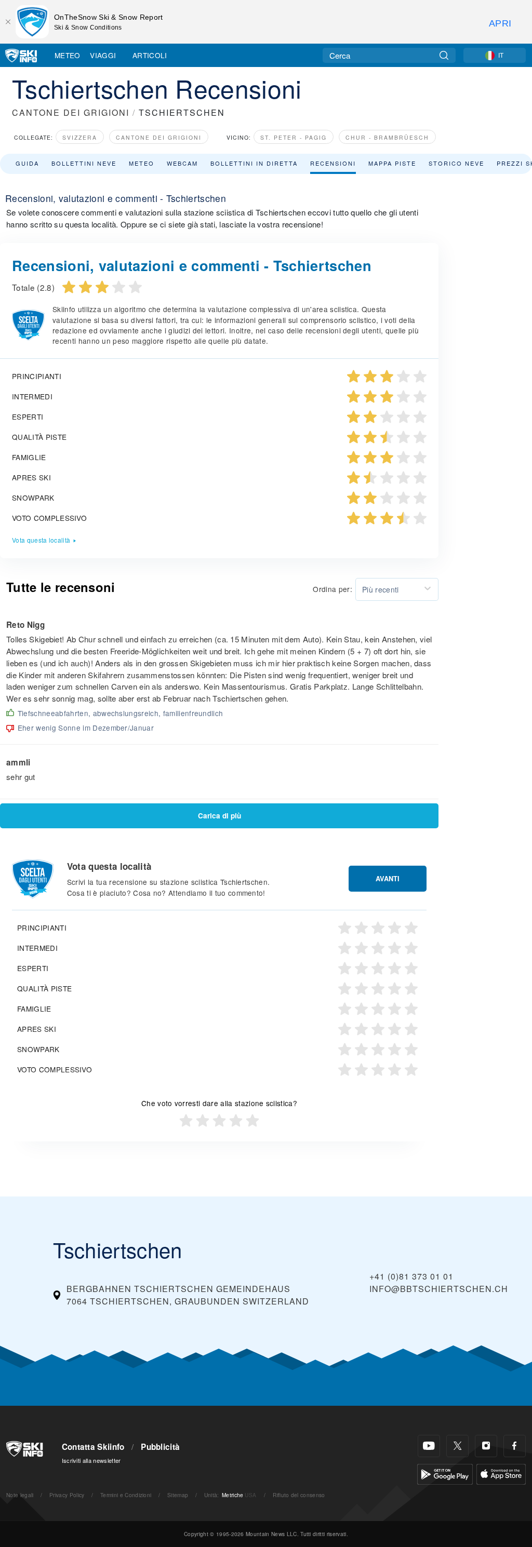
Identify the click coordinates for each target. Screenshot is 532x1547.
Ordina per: (332, 589)
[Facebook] (514, 1446)
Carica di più (219, 815)
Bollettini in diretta (254, 163)
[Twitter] (457, 1446)
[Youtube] (429, 1446)
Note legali (20, 1495)
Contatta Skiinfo (93, 1446)
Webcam (182, 163)
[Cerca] (444, 55)
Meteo (68, 55)
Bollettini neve (83, 163)
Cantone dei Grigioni (159, 137)
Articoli (149, 55)
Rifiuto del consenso (299, 1495)
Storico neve (456, 163)
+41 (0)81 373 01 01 (411, 1276)
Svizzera (79, 137)
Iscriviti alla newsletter (91, 1460)
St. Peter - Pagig (293, 137)
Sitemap (177, 1495)
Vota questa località (41, 539)
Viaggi (103, 55)
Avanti (388, 878)
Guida (27, 163)
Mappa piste (392, 163)
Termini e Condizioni (125, 1495)
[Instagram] (486, 1446)
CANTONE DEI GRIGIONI (70, 112)
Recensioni (333, 163)
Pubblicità (160, 1446)
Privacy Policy (66, 1495)
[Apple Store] (501, 1473)
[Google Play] (445, 1473)
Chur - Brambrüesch (387, 137)
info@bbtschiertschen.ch (438, 1289)
